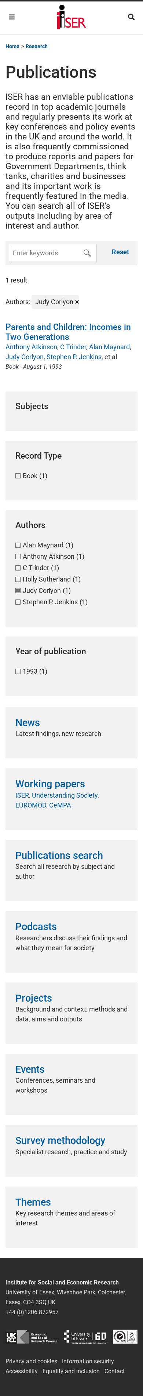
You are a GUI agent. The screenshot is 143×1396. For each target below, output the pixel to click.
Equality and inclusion (71, 1371)
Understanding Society (65, 795)
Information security (88, 1361)
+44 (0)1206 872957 (32, 1312)
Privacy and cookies (31, 1361)
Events (30, 1069)
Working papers (50, 784)
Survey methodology (60, 1141)
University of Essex (85, 1336)
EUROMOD (30, 805)
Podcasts (36, 927)
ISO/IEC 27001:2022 (125, 1336)
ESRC (31, 1336)
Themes (33, 1202)
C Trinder (73, 347)
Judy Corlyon (25, 357)
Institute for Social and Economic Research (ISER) (71, 18)
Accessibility (22, 1371)
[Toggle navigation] (12, 17)
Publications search (59, 855)
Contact (114, 1371)
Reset (120, 252)
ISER (22, 795)
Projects (33, 998)
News (27, 723)
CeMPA (60, 805)
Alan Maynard (109, 347)
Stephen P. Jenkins (74, 357)
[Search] (131, 17)
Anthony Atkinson (31, 347)
